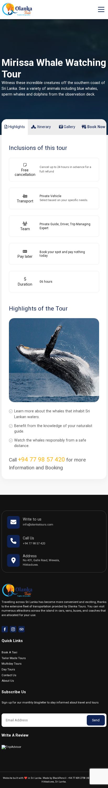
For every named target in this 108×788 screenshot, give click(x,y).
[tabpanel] (54, 293)
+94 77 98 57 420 (41, 459)
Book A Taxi (9, 652)
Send (96, 720)
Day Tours (8, 669)
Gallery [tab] (69, 127)
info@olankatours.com (38, 524)
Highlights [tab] (16, 127)
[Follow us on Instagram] (13, 629)
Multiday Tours (11, 663)
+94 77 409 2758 (76, 777)
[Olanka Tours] (17, 9)
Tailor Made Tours (14, 658)
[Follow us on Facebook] (5, 629)
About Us (8, 680)
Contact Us (9, 675)
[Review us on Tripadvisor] (21, 629)
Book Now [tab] (95, 127)
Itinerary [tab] (43, 127)
